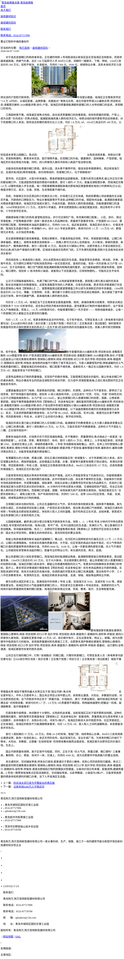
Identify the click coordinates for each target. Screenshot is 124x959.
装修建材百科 (40, 47)
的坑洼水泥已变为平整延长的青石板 (34, 782)
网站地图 (8, 936)
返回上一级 (3, 792)
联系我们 (9, 880)
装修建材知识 (12, 865)
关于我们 (9, 858)
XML (18, 936)
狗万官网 (24, 47)
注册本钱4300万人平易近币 (28, 786)
